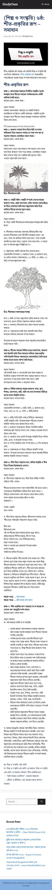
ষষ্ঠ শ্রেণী (23, 765)
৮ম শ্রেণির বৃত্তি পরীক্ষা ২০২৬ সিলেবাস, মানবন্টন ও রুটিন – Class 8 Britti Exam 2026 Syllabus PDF (25, 832)
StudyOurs (10, 4)
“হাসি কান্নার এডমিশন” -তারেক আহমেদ (23, 776)
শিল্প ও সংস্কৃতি (12, 765)
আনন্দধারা (20, 597)
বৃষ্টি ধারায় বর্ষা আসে (24, 600)
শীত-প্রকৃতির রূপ (27, 75)
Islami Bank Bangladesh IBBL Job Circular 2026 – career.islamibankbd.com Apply (25, 865)
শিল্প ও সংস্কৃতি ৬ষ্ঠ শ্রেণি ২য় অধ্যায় (21, 768)
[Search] (41, 802)
